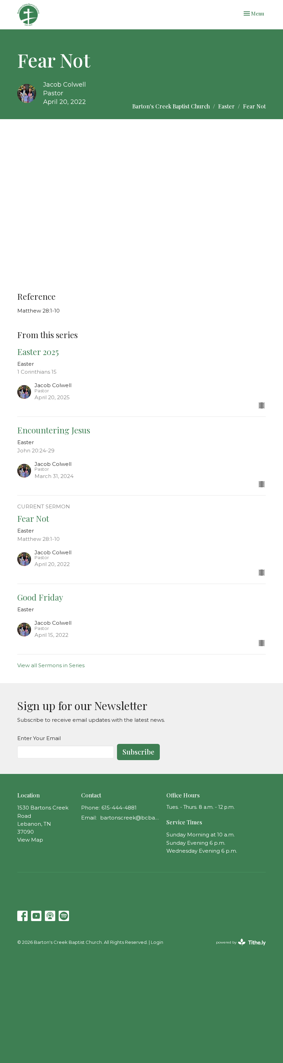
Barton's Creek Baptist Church (171, 106)
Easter (226, 106)
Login (157, 942)
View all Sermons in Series (51, 665)
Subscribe (138, 751)
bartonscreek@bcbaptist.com (129, 817)
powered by (237, 948)
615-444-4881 (119, 807)
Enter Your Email (39, 738)
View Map (30, 839)
